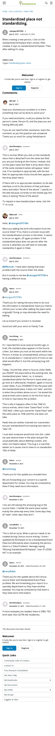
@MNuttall (8, 266)
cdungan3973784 (16, 31)
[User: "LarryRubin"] (5, 526)
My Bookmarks (27, 680)
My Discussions (11, 685)
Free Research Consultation (16, 670)
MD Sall (12, 101)
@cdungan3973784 (18, 223)
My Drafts (27, 690)
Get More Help (10, 675)
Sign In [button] (19, 88)
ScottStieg (13, 336)
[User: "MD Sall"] (5, 102)
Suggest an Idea (11, 699)
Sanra (11, 288)
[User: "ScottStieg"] (5, 337)
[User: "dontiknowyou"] (5, 148)
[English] (27, 3)
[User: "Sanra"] (5, 290)
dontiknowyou (15, 146)
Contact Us (9, 665)
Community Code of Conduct (16, 660)
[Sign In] (51, 3)
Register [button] (35, 88)
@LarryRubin (9, 571)
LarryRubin (14, 524)
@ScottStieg (9, 469)
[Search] (46, 3)
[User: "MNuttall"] (5, 216)
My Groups (9, 694)
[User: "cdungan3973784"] (5, 32)
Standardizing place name (20, 63)
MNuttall (13, 214)
